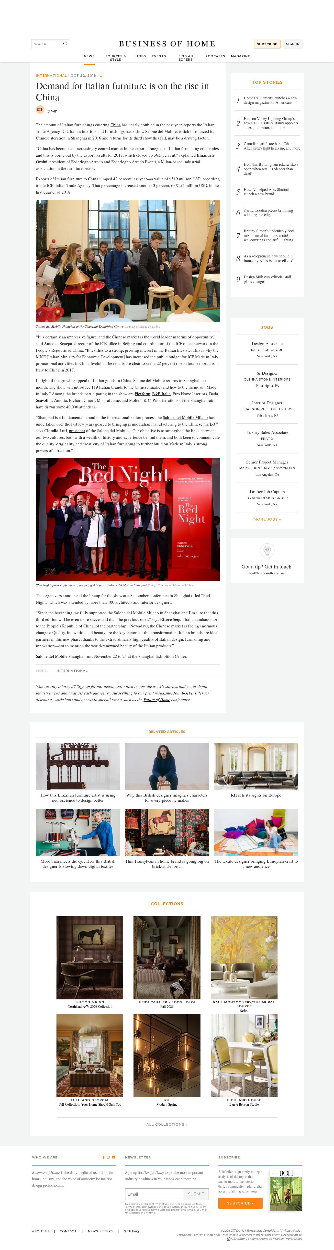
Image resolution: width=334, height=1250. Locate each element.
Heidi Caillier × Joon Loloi (167, 1002)
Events (159, 56)
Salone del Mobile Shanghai (60, 656)
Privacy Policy (197, 1206)
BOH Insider (192, 693)
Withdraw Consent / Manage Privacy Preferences (266, 1238)
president (77, 430)
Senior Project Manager (267, 462)
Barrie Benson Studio (244, 1104)
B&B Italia (161, 393)
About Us (40, 1231)
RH (166, 1100)
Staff (54, 110)
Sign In (293, 44)
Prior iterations (165, 400)
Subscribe (267, 44)
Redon (244, 1010)
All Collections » (167, 1124)
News (89, 56)
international (51, 75)
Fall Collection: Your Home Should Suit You (90, 1104)
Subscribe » (240, 1203)
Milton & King (90, 1002)
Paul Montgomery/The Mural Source (244, 1004)
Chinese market (202, 424)
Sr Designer (267, 373)
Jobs (141, 56)
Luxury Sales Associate (267, 432)
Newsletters (100, 1231)
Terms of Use (132, 1206)
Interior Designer (267, 402)
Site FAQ (131, 1231)
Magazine (240, 56)
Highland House (244, 1100)
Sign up (83, 686)
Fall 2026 (167, 1006)
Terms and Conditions (262, 1230)
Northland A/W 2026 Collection (90, 1006)
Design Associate (267, 343)
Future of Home (157, 699)
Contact (68, 1231)
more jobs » (267, 519)
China (116, 124)
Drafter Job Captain (267, 491)
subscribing (122, 693)
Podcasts (215, 56)
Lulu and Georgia (90, 1100)
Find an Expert (185, 57)
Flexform (142, 393)
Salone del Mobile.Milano (185, 417)
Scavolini (44, 400)
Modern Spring (167, 1104)
